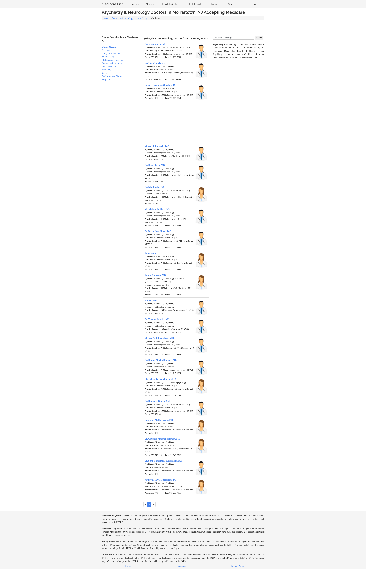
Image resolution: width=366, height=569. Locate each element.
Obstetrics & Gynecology (113, 59)
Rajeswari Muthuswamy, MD (159, 419)
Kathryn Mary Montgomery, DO (160, 479)
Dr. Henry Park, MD (155, 165)
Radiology (106, 69)
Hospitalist (106, 79)
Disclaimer (182, 565)
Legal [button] (255, 4)
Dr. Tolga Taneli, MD (155, 62)
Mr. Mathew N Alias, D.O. (157, 209)
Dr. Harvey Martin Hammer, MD (161, 360)
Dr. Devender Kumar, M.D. (158, 401)
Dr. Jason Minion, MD (155, 44)
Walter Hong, (151, 300)
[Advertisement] (183, 28)
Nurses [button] (150, 4)
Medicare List (112, 3)
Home (105, 18)
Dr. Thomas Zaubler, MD (157, 319)
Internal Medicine (109, 46)
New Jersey (142, 18)
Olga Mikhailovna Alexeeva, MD (160, 379)
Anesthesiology (109, 56)
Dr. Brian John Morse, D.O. (158, 231)
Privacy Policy (237, 565)
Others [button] (232, 4)
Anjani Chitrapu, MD (155, 275)
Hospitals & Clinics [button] (171, 4)
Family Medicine (109, 66)
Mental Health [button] (195, 4)
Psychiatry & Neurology (122, 18)
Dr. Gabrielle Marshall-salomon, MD (162, 438)
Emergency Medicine (111, 53)
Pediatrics (106, 49)
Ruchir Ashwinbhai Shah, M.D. (160, 84)
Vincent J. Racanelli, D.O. (157, 146)
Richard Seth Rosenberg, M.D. (160, 338)
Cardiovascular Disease (112, 76)
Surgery (105, 72)
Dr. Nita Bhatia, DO (154, 187)
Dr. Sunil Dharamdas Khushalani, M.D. (164, 460)
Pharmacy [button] (215, 4)
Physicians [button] (133, 4)
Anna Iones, (150, 253)
